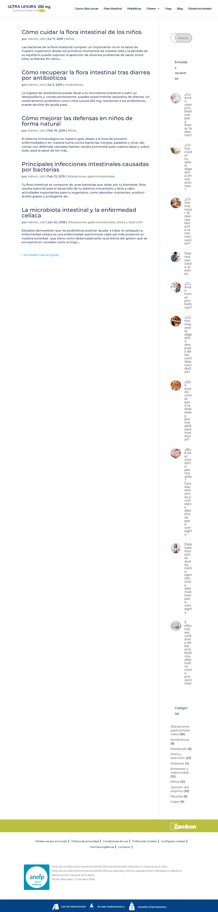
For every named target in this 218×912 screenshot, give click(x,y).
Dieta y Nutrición (130, 222)
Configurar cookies (173, 841)
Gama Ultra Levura (86, 8)
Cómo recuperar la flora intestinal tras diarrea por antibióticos (86, 75)
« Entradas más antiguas (40, 255)
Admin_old (36, 39)
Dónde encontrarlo (199, 8)
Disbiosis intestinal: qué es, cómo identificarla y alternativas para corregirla (188, 578)
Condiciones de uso (115, 841)
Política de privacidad (85, 841)
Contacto (124, 847)
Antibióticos (74, 85)
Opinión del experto (180, 789)
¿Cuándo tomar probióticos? (188, 295)
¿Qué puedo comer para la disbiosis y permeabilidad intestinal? (188, 410)
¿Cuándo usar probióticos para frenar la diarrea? (188, 114)
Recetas (177, 796)
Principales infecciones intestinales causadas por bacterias (85, 167)
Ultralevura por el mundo (51, 841)
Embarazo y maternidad (180, 770)
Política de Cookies (144, 841)
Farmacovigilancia (102, 847)
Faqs (168, 8)
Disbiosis (177, 763)
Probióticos (134, 8)
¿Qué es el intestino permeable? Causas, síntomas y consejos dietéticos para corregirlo (188, 491)
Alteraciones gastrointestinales (91, 176)
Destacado (179, 749)
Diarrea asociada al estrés (188, 263)
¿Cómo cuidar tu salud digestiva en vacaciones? (188, 167)
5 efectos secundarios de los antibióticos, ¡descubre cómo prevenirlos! (188, 652)
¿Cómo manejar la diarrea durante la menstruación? (188, 221)
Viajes (175, 802)
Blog (180, 8)
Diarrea (151, 8)
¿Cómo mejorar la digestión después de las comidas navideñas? (188, 344)
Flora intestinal (113, 8)
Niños (70, 39)
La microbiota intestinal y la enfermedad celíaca (79, 213)
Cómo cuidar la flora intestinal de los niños (82, 32)
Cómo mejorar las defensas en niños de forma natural (77, 121)
